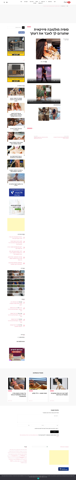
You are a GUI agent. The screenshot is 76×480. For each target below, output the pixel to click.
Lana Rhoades (18, 452)
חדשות (37, 1)
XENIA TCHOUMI (24, 454)
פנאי (21, 1)
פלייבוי (21, 461)
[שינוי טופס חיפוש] (4, 2)
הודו (15, 457)
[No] (74, 477)
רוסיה (11, 461)
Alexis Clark (23, 449)
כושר (23, 459)
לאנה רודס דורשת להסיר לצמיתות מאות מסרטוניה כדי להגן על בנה (15, 243)
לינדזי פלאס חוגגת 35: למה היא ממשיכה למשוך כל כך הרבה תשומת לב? (15, 253)
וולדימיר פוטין (12, 457)
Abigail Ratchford (18, 449)
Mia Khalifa (22, 452)
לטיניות (21, 459)
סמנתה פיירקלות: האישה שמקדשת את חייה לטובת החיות (16, 100)
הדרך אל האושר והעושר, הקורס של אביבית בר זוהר (15, 309)
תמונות (22, 462)
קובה (14, 461)
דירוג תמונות (40, 3)
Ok (38, 478)
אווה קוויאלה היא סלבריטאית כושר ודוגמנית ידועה (16, 303)
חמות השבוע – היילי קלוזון (39, 393)
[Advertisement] (38, 15)
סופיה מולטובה (30, 128)
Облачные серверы (64, 446)
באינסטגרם (15, 456)
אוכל (9, 454)
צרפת (16, 461)
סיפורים (10, 459)
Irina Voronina (25, 451)
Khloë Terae (14, 452)
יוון (24, 459)
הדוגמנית (17, 457)
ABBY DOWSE (11, 449)
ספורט (25, 461)
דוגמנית (22, 457)
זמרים (26, 459)
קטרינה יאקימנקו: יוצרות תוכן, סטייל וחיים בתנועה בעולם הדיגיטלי (15, 258)
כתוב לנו (34, 3)
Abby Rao (15, 449)
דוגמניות (14, 127)
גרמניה (25, 457)
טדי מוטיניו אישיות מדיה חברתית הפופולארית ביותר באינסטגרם (18, 395)
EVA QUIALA (17, 451)
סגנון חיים (25, 1)
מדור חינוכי (31, 1)
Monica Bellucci (15, 454)
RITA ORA (19, 454)
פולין (22, 461)
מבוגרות (17, 459)
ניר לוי (20, 307)
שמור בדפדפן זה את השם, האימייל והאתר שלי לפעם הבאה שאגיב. (45, 428)
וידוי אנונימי (43, 1)
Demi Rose (13, 451)
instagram (20, 451)
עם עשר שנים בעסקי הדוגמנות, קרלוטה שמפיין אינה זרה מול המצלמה (16, 115)
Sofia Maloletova (57, 104)
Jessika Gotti (10, 452)
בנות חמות (50, 1)
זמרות (9, 457)
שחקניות (25, 462)
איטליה (22, 456)
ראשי (55, 1)
